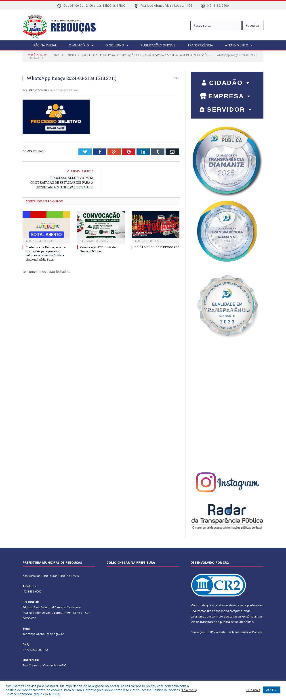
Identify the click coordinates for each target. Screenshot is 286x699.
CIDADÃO (226, 82)
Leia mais (189, 690)
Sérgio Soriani (38, 90)
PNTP (209, 632)
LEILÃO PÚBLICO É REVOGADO (157, 247)
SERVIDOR (226, 109)
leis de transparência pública (210, 622)
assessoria (221, 611)
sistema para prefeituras (246, 605)
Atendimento (236, 45)
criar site (218, 605)
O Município (79, 45)
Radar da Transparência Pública (240, 632)
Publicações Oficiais (158, 45)
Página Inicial (45, 45)
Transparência (200, 45)
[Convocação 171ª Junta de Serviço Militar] (101, 226)
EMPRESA (226, 96)
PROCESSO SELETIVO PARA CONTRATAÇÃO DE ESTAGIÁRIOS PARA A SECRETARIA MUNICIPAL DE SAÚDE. (61, 182)
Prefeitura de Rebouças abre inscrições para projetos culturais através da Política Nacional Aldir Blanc (46, 253)
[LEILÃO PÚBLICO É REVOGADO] (155, 226)
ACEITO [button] (271, 690)
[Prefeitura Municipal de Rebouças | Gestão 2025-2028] (62, 25)
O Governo (114, 45)
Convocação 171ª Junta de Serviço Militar (98, 249)
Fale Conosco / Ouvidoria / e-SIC (44, 665)
